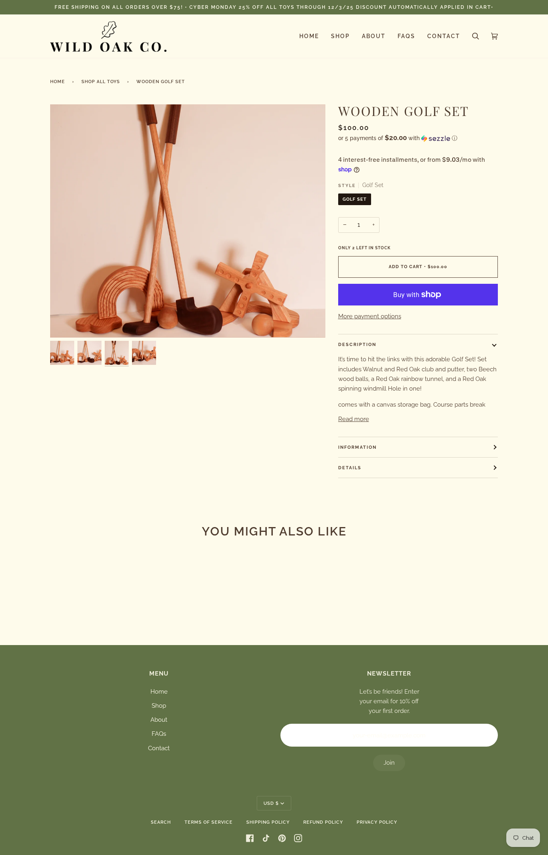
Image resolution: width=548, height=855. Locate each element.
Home (57, 81)
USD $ (271, 803)
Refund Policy (323, 822)
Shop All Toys (100, 81)
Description (357, 344)
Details (349, 467)
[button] (418, 138)
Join (389, 762)
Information (357, 447)
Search (161, 822)
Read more (353, 419)
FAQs (159, 733)
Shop (159, 705)
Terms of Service (209, 822)
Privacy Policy (377, 822)
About (158, 719)
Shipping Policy (268, 822)
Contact (159, 748)
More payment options (369, 316)
